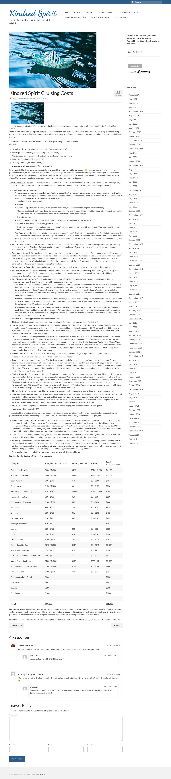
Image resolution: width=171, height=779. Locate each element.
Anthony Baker (25, 645)
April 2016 (133, 327)
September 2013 (136, 431)
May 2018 (133, 286)
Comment (13, 715)
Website (90, 745)
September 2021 (136, 215)
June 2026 (133, 103)
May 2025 (133, 124)
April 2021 (133, 236)
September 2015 (136, 356)
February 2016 (135, 335)
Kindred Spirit (32, 13)
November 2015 (135, 348)
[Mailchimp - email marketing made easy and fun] (140, 72)
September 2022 (136, 190)
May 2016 (133, 323)
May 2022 (133, 207)
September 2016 (136, 319)
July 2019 (133, 277)
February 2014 (135, 410)
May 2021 (133, 232)
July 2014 (133, 398)
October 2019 (134, 265)
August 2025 (134, 116)
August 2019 (134, 273)
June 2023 (133, 178)
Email (50, 745)
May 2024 (133, 157)
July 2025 (133, 120)
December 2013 (135, 418)
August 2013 (134, 435)
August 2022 (134, 194)
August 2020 (134, 248)
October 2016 (134, 315)
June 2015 (133, 368)
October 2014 (134, 385)
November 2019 (135, 261)
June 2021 (133, 227)
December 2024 (135, 140)
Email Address (135, 52)
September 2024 (136, 149)
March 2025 (134, 128)
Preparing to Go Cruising (32, 98)
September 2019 (136, 269)
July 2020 (133, 252)
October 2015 (134, 352)
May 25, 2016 (111, 674)
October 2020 (134, 240)
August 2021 (134, 219)
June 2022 (133, 203)
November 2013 (135, 422)
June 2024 (133, 153)
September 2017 (136, 298)
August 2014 (134, 393)
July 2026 (133, 99)
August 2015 (134, 360)
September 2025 (136, 111)
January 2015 (134, 377)
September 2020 (136, 244)
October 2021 (134, 211)
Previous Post (17, 625)
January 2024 (134, 161)
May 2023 (133, 182)
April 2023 (133, 186)
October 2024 (134, 145)
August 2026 (134, 95)
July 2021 (133, 223)
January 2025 (134, 136)
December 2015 (135, 344)
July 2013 (133, 439)
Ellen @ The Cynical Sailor (30, 674)
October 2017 (134, 294)
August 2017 (134, 302)
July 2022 (133, 198)
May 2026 (133, 107)
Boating (21, 98)
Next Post (117, 625)
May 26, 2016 (111, 645)
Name (11, 745)
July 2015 (133, 364)
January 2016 (134, 339)
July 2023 (133, 174)
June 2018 (133, 281)
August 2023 (134, 169)
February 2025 (135, 132)
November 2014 (135, 381)
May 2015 (133, 373)
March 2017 (134, 306)
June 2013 (133, 443)
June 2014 (133, 402)
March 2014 (134, 406)
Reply (118, 645)
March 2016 (134, 331)
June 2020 (133, 257)
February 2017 (135, 310)
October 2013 (134, 427)
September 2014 (136, 389)
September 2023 (136, 165)
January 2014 (134, 414)
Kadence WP (41, 774)
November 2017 (135, 290)
